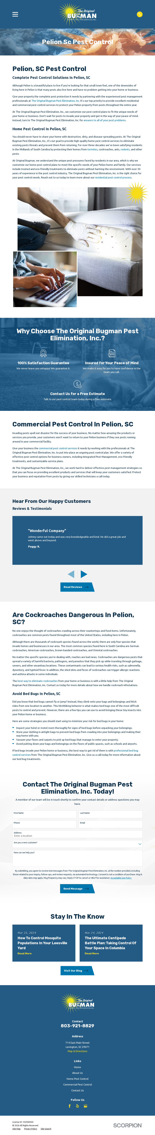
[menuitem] (16, 1128)
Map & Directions (77, 1051)
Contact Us (77, 1090)
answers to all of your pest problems (105, 120)
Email (82, 823)
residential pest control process (113, 177)
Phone (17, 823)
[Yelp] (77, 1106)
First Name (19, 813)
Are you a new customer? (25, 842)
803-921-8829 (77, 1025)
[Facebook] (69, 1106)
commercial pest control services (58, 448)
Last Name (85, 813)
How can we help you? (24, 852)
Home (77, 1067)
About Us (77, 1072)
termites (92, 149)
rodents (125, 149)
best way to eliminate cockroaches (38, 680)
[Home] (77, 14)
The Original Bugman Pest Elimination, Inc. (55, 100)
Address (18, 833)
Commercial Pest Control (77, 1084)
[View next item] (84, 574)
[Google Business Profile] (85, 1106)
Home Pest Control (77, 1078)
